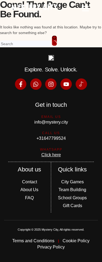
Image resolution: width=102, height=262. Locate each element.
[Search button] (54, 41)
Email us (51, 117)
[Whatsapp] (36, 84)
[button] (85, 8)
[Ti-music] (81, 84)
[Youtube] (66, 84)
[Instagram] (51, 84)
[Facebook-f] (20, 84)
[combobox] (25, 44)
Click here (51, 154)
